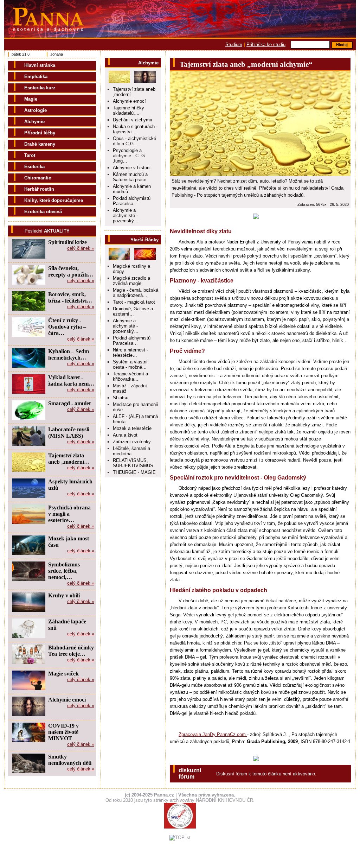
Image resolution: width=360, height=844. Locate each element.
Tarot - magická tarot (134, 302)
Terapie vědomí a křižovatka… (130, 376)
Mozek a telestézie (132, 428)
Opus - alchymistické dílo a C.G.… (134, 141)
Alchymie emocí (129, 101)
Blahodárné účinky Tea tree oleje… (71, 651)
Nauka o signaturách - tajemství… (135, 129)
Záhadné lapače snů (67, 624)
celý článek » (80, 248)
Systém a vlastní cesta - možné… (130, 364)
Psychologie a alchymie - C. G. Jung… (129, 156)
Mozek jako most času (68, 541)
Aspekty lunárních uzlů (70, 484)
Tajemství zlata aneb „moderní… (134, 92)
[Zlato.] (260, 123)
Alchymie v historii (131, 167)
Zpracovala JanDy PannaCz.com (213, 734)
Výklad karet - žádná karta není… (71, 380)
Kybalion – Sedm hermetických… (68, 354)
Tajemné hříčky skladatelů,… (128, 110)
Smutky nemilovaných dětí (69, 760)
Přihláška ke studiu (265, 44)
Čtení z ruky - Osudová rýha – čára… (67, 326)
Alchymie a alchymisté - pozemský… (126, 215)
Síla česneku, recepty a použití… (70, 271)
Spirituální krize (67, 242)
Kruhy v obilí (64, 595)
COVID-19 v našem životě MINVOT (63, 732)
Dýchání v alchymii (132, 119)
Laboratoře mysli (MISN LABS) (68, 432)
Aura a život (125, 435)
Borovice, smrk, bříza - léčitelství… (70, 297)
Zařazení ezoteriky (132, 441)
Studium (233, 44)
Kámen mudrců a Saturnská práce (130, 177)
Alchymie (148, 62)
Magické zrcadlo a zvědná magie (131, 280)
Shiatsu (120, 397)
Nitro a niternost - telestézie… (130, 352)
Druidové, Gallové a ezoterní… (133, 311)
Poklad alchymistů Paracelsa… (131, 201)
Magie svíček (63, 674)
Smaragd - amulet (69, 403)
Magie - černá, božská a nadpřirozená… (135, 292)
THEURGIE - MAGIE (134, 472)
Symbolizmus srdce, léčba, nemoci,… (64, 570)
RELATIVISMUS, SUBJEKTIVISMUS (133, 463)
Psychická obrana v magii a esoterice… (69, 514)
